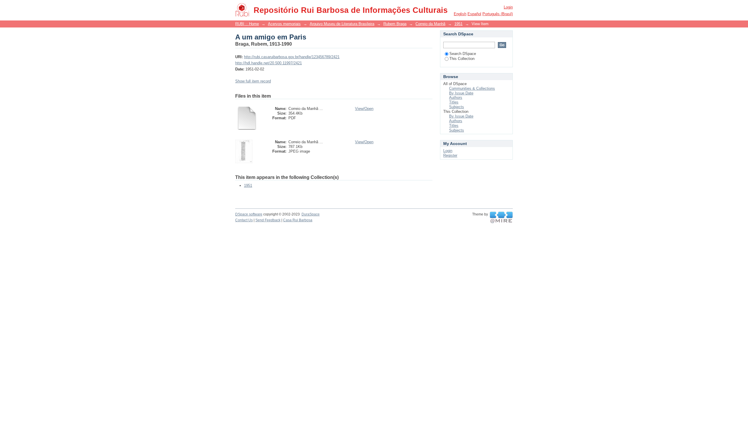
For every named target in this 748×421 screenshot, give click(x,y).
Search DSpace (462, 53)
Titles (453, 102)
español (474, 14)
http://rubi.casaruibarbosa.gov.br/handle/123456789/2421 (292, 57)
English (460, 14)
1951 (458, 24)
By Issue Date (461, 93)
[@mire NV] (501, 217)
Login (508, 7)
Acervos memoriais (284, 24)
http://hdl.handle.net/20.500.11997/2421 (268, 63)
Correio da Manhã (430, 24)
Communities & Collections (472, 88)
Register (450, 155)
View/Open (364, 108)
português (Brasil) (497, 14)
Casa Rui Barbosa (297, 220)
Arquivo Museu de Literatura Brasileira (342, 24)
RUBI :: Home (247, 24)
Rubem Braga (394, 24)
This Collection (462, 58)
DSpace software (248, 214)
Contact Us (244, 220)
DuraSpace (311, 214)
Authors (455, 97)
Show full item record (253, 81)
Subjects (456, 107)
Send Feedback (267, 220)
